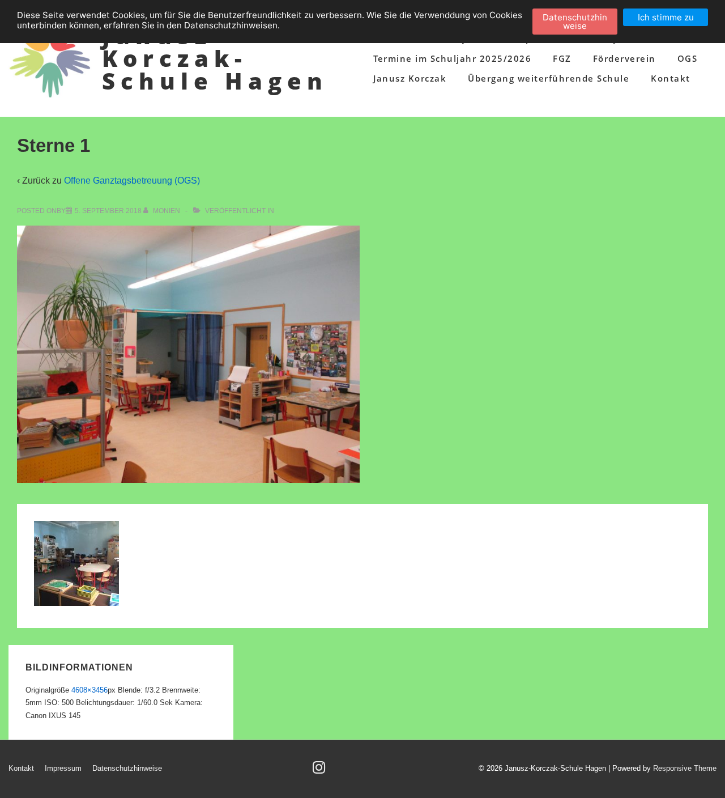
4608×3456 (89, 690)
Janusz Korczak (409, 78)
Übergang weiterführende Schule (548, 78)
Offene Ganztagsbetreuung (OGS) (132, 180)
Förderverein (624, 58)
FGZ (562, 58)
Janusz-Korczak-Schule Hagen (215, 58)
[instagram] (320, 771)
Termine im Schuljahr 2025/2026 (452, 58)
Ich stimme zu (666, 17)
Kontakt (670, 78)
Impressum (63, 768)
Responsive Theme (685, 768)
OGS (687, 58)
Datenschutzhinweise (127, 768)
